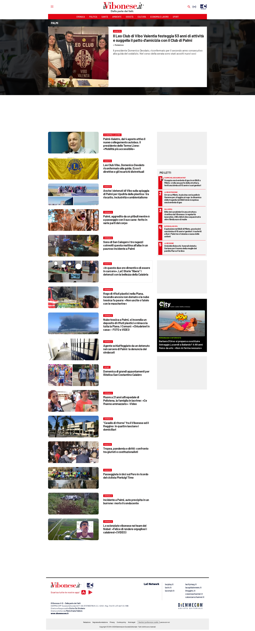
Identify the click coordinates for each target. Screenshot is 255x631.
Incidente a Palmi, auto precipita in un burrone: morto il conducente (126, 501)
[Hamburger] (49, 6)
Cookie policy (121, 622)
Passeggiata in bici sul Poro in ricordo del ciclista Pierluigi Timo (125, 475)
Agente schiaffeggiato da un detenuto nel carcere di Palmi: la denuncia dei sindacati (126, 349)
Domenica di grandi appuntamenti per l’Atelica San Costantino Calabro (126, 373)
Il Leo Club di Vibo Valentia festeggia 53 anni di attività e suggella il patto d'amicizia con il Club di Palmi (158, 38)
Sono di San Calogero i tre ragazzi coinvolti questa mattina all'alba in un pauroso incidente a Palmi (125, 245)
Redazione (86, 622)
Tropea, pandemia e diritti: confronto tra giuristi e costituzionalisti (125, 450)
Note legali (131, 622)
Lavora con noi (165, 622)
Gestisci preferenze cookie (148, 622)
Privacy (112, 622)
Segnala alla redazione (100, 622)
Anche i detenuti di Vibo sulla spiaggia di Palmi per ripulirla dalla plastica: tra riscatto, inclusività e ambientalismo (126, 194)
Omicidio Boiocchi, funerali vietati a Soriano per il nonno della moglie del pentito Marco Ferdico (180, 248)
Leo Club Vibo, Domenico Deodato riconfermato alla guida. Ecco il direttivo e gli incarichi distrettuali (123, 168)
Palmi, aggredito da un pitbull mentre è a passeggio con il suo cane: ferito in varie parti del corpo (126, 220)
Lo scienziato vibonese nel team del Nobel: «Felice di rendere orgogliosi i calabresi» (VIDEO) (125, 529)
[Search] (189, 7)
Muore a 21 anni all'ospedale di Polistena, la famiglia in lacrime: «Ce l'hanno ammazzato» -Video (125, 400)
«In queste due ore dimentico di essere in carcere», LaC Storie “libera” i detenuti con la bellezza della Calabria (126, 271)
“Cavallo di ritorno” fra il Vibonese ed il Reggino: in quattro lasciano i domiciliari (126, 426)
